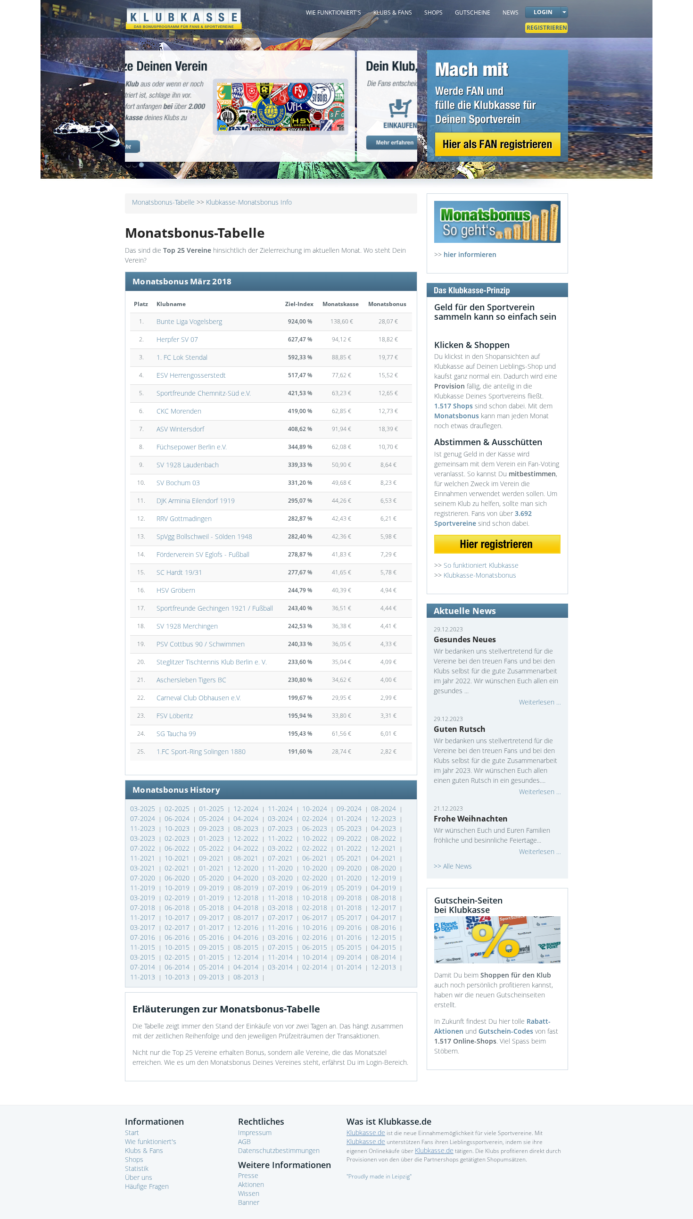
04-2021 (384, 858)
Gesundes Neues (465, 639)
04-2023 (384, 828)
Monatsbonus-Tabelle (163, 202)
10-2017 (178, 917)
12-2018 (246, 897)
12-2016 (246, 927)
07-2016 (143, 937)
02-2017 (178, 927)
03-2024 (281, 818)
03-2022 (281, 848)
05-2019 (350, 887)
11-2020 (281, 867)
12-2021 (384, 848)
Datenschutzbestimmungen (279, 1150)
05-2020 (212, 877)
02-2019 (178, 897)
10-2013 (178, 976)
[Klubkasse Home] (184, 14)
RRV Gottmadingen (184, 518)
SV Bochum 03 (178, 482)
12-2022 (246, 838)
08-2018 (384, 897)
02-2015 (178, 957)
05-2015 (350, 947)
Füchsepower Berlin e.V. (192, 446)
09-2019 (212, 887)
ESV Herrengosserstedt (191, 375)
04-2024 (246, 818)
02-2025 (178, 808)
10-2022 (315, 838)
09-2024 (350, 808)
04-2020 (246, 877)
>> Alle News (453, 866)
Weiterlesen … (540, 701)
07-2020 (143, 877)
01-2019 (212, 897)
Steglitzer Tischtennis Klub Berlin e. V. (212, 661)
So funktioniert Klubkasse (481, 565)
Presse (248, 1175)
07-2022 (143, 848)
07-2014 (143, 966)
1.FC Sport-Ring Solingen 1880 (201, 751)
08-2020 (384, 867)
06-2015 (315, 947)
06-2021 (315, 858)
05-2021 (350, 858)
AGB (244, 1141)
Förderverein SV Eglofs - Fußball (203, 554)
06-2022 (178, 848)
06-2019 (315, 887)
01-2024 (350, 818)
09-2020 (350, 867)
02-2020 (315, 877)
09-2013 (212, 976)
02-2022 (315, 848)
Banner (248, 1202)
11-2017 (143, 917)
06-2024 (178, 818)
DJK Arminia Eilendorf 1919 (196, 500)
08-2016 (384, 927)
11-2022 (281, 838)
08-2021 (246, 858)
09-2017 (212, 917)
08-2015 (246, 947)
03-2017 (143, 927)
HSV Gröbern (176, 590)
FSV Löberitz (175, 715)
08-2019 (246, 887)
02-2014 (315, 966)
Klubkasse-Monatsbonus (480, 575)
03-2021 (143, 867)
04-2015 (384, 947)
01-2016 (350, 937)
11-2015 (143, 947)
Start (132, 1132)
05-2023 (350, 828)
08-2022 (384, 838)
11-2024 (281, 808)
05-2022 (212, 848)
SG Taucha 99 (176, 733)
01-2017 (212, 927)
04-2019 (384, 887)
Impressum (255, 1132)
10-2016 (315, 927)
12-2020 (246, 867)
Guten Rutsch (460, 729)
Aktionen (251, 1184)
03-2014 (281, 966)
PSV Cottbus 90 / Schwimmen (201, 643)
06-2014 (178, 966)
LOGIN (543, 12)
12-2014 (246, 957)
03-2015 (143, 957)
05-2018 (212, 907)
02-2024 (315, 818)
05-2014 (212, 966)
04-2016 (246, 937)
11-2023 (143, 828)
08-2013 (246, 976)
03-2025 (143, 808)
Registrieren (547, 28)
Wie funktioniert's (150, 1141)
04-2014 (246, 966)
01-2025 (212, 808)
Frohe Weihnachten (471, 818)
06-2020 (178, 877)
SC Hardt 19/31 (179, 572)
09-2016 (350, 927)
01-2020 (350, 877)
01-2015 (212, 957)
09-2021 (212, 858)
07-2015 (281, 947)
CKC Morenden (179, 410)
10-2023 (178, 828)
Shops (134, 1159)
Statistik (136, 1168)
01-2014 (350, 966)
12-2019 (384, 877)
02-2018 (315, 907)
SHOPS (433, 12)
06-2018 (178, 907)
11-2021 (143, 858)
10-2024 (315, 808)
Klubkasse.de (365, 1132)
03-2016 (281, 937)
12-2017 (384, 907)
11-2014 (281, 957)
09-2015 (212, 947)
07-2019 (281, 887)
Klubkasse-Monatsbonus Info (249, 202)
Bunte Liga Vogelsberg (189, 321)
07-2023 (281, 828)
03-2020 (281, 877)
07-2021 (281, 858)
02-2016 (315, 937)
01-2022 (350, 848)
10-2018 (315, 897)
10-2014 (315, 957)
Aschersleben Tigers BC (191, 679)
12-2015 (384, 937)
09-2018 (350, 897)
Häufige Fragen (147, 1186)
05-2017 (350, 917)
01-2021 (212, 867)
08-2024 (384, 808)
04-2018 (246, 907)
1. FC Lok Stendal (182, 357)
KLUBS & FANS (392, 12)
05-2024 (212, 818)
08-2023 (246, 828)
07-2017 (281, 917)
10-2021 (178, 858)
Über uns (138, 1177)
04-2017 (384, 917)
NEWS (511, 12)
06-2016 (178, 937)
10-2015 (178, 947)
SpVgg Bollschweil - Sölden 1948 (204, 536)
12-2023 (384, 818)
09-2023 (212, 828)
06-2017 (315, 917)
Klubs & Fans (144, 1150)
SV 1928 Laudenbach (188, 464)
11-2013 (143, 976)
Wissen (248, 1193)
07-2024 (143, 818)
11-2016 (281, 927)
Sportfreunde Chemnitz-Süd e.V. (204, 393)
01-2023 (212, 838)
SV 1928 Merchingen (187, 626)
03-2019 (143, 897)
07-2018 (143, 907)
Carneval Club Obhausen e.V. (199, 697)
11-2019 (143, 887)
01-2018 (350, 907)
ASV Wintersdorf (180, 428)
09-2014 (350, 957)
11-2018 (281, 897)
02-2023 (178, 838)
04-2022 (246, 848)
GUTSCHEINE (472, 12)
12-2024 (246, 808)
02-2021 (178, 867)
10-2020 (315, 867)
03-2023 (143, 838)
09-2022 (350, 838)
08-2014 (384, 957)
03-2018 (281, 907)
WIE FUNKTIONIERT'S (333, 12)
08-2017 (246, 917)
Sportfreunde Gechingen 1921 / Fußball (215, 608)
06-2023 (315, 828)
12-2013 (384, 966)
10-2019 (178, 887)
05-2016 (212, 937)
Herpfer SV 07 (177, 339)
